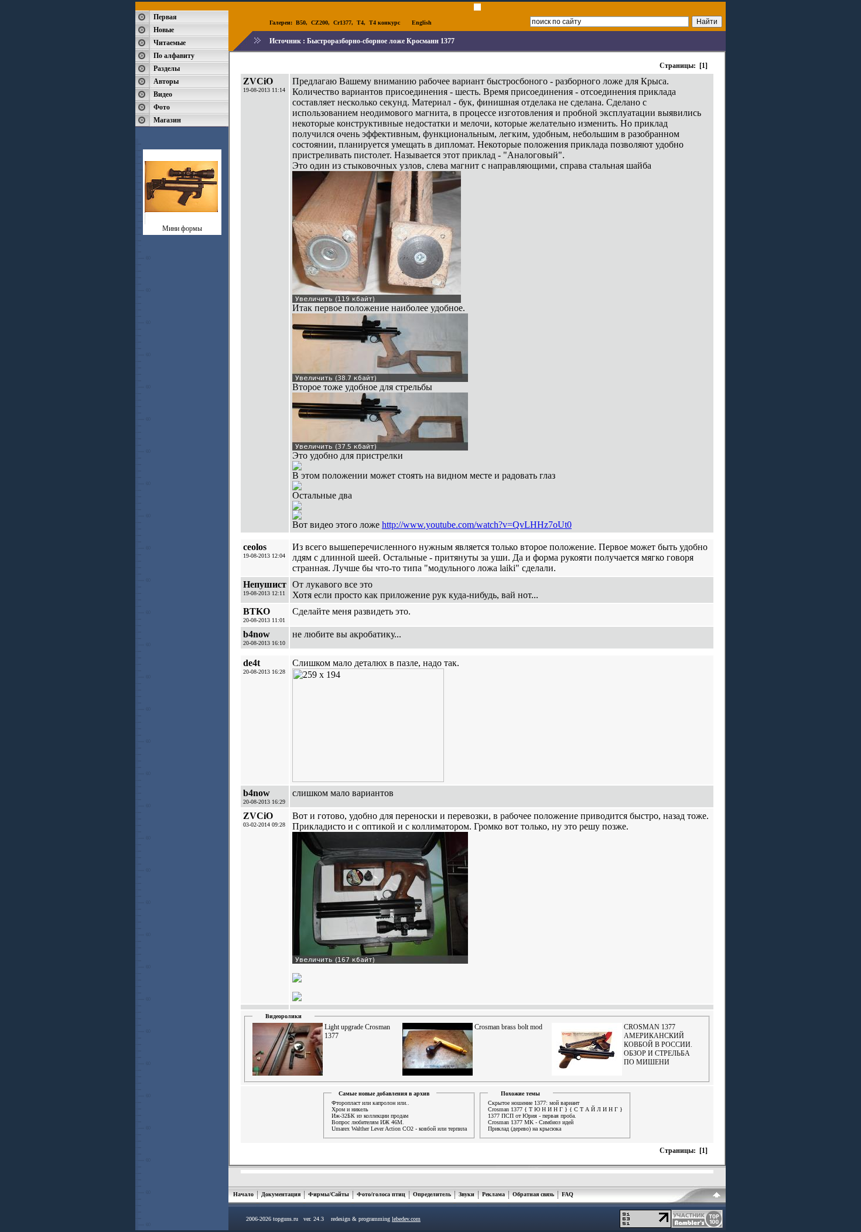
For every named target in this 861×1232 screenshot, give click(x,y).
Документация (280, 1194)
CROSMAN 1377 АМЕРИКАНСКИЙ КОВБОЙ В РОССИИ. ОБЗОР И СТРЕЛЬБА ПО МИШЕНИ (658, 1044)
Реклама (493, 1194)
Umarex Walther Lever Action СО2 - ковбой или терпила (399, 1128)
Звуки (466, 1194)
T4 (360, 22)
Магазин (167, 120)
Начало (243, 1194)
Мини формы (182, 228)
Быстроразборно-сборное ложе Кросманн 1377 (381, 41)
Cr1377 (342, 22)
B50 (301, 22)
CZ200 (319, 22)
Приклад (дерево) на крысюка (524, 1128)
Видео (162, 94)
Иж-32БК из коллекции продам (370, 1115)
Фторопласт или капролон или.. (370, 1103)
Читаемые (169, 43)
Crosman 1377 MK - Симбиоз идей (530, 1122)
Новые (163, 30)
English (422, 22)
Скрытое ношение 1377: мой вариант (533, 1103)
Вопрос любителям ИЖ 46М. (368, 1122)
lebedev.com (406, 1219)
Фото (161, 107)
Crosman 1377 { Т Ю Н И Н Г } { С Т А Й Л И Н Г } (555, 1109)
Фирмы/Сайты (328, 1194)
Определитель (432, 1194)
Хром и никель (350, 1109)
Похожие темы (520, 1093)
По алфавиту (173, 56)
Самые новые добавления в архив (384, 1093)
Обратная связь (533, 1194)
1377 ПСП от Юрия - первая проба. (532, 1115)
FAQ (567, 1194)
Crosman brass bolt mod (508, 1027)
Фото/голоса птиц (381, 1194)
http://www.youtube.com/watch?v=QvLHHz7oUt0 (477, 525)
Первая (165, 17)
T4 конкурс (384, 22)
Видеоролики (283, 1016)
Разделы (166, 68)
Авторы (166, 81)
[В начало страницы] (716, 1197)
